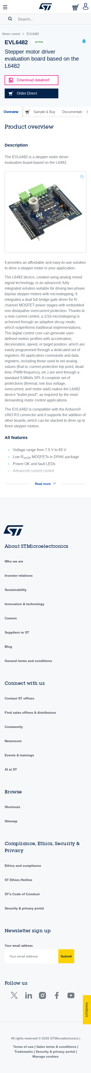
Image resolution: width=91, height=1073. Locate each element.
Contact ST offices (19, 698)
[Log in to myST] (86, 6)
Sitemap (11, 821)
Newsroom (13, 741)
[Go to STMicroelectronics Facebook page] (56, 996)
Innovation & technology (24, 604)
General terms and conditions (28, 661)
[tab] (11, 111)
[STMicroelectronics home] (45, 6)
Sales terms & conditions (56, 1047)
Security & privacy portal (24, 908)
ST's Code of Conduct (22, 894)
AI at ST (11, 769)
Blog (8, 646)
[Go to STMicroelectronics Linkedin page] (28, 996)
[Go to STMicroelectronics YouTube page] (70, 996)
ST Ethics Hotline (18, 880)
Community (14, 727)
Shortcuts (12, 807)
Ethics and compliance (23, 865)
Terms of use (24, 1047)
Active (39, 42)
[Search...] (10, 19)
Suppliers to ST (17, 632)
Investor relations (19, 575)
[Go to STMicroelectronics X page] (15, 996)
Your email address (19, 945)
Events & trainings (19, 755)
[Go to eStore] (76, 7)
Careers (11, 618)
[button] (5, 6)
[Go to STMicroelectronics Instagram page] (42, 996)
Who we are (14, 561)
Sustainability (16, 590)
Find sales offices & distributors (30, 712)
